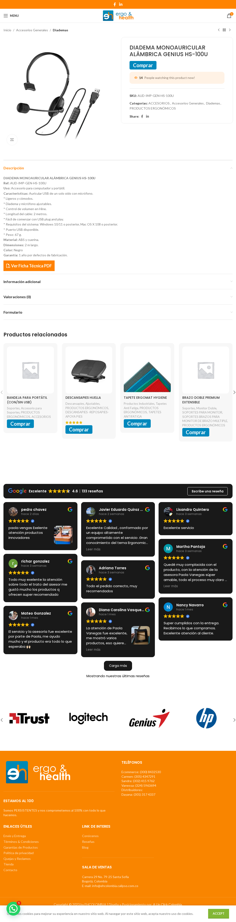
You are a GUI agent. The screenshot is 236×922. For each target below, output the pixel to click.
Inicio (7, 30)
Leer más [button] (93, 549)
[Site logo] (118, 15)
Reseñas (88, 842)
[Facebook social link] (115, 4)
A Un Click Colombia (167, 904)
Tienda (8, 864)
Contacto (10, 870)
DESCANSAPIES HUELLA (83, 397)
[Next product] (230, 30)
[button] (13, 909)
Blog (85, 847)
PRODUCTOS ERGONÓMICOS (153, 108)
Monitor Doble (206, 408)
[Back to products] (224, 30)
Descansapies (74, 403)
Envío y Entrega (14, 836)
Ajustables (93, 403)
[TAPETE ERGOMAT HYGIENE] (147, 370)
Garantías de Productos (20, 847)
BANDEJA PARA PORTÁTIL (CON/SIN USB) (27, 400)
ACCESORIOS (159, 103)
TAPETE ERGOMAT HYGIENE (145, 397)
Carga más (118, 665)
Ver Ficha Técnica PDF (31, 265)
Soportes (13, 408)
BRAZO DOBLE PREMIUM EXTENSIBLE (201, 400)
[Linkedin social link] (121, 4)
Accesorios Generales (32, 30)
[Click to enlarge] (12, 140)
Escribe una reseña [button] (208, 491)
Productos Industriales (139, 403)
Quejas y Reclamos (17, 859)
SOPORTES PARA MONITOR (202, 412)
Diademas (60, 30)
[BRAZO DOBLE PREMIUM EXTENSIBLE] (205, 370)
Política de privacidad (18, 853)
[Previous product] (218, 30)
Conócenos (90, 836)
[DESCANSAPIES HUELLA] (88, 370)
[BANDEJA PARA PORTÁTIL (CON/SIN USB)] (30, 370)
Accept (218, 913)
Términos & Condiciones (21, 842)
